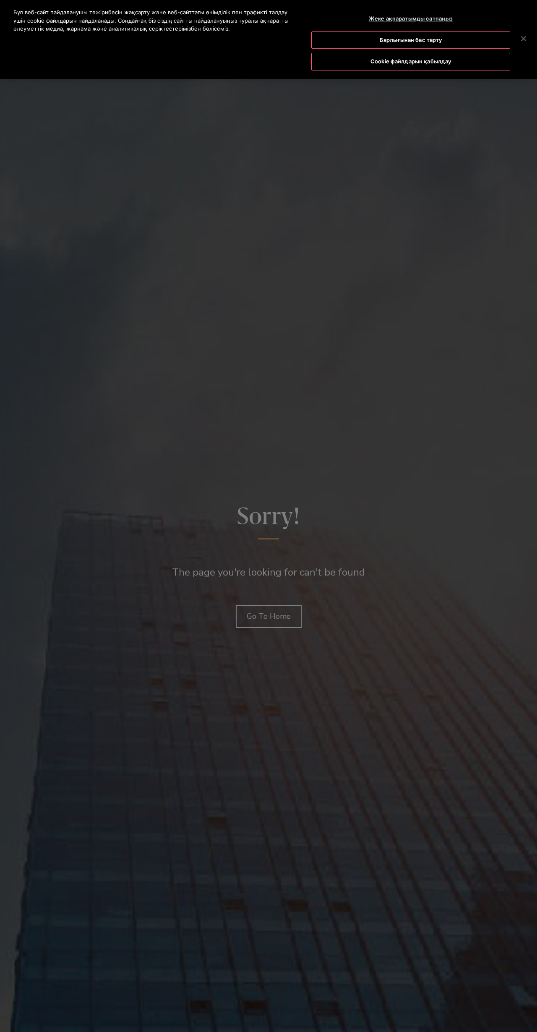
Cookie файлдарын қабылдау (410, 61)
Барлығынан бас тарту (411, 39)
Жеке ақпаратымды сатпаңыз (411, 18)
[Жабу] (523, 38)
